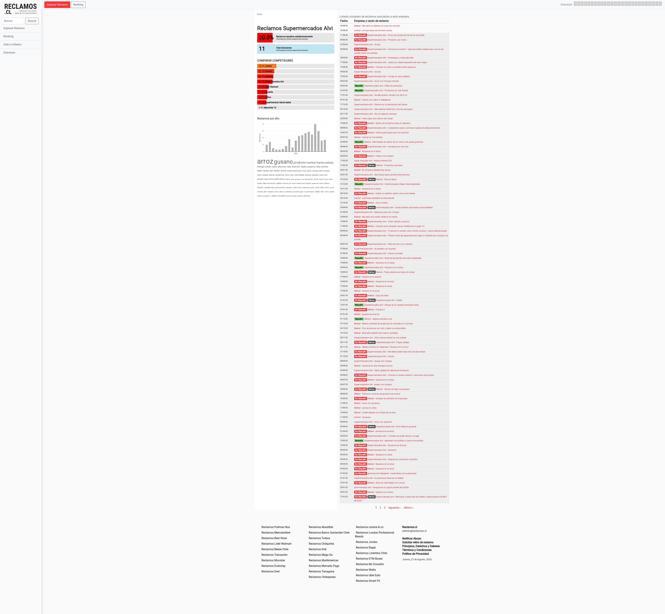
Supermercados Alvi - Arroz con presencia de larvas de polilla (396, 35)
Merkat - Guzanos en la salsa (381, 263)
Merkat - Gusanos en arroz (380, 286)
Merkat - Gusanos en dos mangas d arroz (373, 366)
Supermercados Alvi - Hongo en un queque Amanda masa (391, 305)
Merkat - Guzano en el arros (380, 492)
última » (409, 507)
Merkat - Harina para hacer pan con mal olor (388, 132)
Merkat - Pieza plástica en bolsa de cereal (395, 272)
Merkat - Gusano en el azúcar (367, 277)
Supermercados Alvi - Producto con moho (387, 40)
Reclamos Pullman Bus (275, 527)
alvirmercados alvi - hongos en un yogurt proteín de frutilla (381, 487)
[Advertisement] (20, 112)
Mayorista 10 (270, 107)
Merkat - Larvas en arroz (365, 408)
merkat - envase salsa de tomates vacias (373, 30)
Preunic (268, 71)
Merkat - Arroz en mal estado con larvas (386, 483)
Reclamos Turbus (319, 538)
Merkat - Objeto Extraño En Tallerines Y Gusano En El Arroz (381, 347)
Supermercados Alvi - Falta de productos (383, 86)
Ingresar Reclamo (14, 28)
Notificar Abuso (411, 538)
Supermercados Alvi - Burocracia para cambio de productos (382, 175)
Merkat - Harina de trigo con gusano (393, 389)
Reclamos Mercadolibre (275, 532)
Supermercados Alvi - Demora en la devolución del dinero (380, 104)
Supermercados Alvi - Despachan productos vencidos (392, 459)
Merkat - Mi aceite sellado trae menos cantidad (376, 333)
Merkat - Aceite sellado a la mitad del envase (375, 412)
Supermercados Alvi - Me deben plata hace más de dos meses (396, 352)
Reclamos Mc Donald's (370, 564)
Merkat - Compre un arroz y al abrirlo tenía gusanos (392, 67)
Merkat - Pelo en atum (386, 179)
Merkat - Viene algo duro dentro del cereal (373, 118)
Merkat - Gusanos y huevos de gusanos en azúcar (377, 394)
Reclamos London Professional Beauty (374, 534)
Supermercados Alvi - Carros (381, 356)
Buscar (32, 21)
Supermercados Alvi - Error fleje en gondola (396, 426)
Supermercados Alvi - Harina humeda (385, 253)
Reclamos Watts (366, 569)
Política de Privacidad (415, 553)
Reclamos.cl (409, 527)
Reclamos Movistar (273, 560)
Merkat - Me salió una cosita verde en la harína (375, 217)
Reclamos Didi (317, 549)
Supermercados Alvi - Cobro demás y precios (388, 221)
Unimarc (269, 76)
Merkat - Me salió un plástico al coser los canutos (377, 26)
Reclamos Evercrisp (273, 566)
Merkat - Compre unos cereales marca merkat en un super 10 (396, 226)
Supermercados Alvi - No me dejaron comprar (375, 114)
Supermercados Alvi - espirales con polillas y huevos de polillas (393, 440)
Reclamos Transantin (274, 554)
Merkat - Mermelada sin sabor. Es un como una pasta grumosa (393, 142)
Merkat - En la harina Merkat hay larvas (372, 170)
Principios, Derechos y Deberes (421, 546)
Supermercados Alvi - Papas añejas (392, 342)
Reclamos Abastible (321, 527)
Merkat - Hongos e (376, 309)
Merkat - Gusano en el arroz (367, 291)
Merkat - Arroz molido (378, 203)
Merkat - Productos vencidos (389, 165)
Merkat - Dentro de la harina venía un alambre (389, 123)
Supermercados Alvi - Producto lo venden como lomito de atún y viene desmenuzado (407, 231)
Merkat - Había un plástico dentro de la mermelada (391, 193)
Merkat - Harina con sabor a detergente (372, 100)
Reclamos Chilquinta (321, 543)
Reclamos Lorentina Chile (371, 553)
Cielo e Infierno (12, 44)
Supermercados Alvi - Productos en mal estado (386, 90)
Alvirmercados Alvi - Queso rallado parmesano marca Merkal (404, 207)
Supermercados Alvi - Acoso (367, 44)
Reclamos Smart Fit (368, 580)
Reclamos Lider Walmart (276, 543)
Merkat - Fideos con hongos (380, 156)
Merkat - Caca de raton (378, 295)
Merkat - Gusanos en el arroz (367, 151)
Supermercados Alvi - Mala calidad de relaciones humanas (381, 370)
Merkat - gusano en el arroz (366, 314)
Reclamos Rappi (366, 547)
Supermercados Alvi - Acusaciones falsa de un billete (378, 478)
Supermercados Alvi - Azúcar (367, 72)
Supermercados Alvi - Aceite (389, 300)
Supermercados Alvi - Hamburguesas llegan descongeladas (392, 184)
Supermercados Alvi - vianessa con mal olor (388, 146)
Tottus (268, 97)
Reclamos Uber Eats (368, 575)
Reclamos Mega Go (321, 554)
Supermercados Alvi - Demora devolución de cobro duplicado (392, 258)
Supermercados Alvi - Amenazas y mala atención (391, 58)
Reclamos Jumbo (366, 542)
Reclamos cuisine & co (369, 527)
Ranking (8, 36)
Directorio (9, 52)
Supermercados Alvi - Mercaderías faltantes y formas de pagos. (383, 109)
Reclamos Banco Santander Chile (329, 532)
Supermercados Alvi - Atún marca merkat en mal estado (380, 337)
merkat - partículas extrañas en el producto (374, 198)
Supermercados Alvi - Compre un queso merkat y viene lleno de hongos (401, 375)
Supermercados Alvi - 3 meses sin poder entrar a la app (393, 436)
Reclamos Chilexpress (322, 577)
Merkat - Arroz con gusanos (367, 403)
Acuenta (269, 92)
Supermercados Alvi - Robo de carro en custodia (390, 244)
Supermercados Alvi (274, 81)
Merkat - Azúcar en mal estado (368, 137)
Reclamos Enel (270, 571)
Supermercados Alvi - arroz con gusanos (373, 422)
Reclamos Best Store (274, 538)
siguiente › (394, 507)
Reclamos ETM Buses (369, 558)
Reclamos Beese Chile (274, 549)
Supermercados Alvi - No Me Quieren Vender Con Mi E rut (380, 95)
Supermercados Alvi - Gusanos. (382, 450)
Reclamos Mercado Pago (324, 566)
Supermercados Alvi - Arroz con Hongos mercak (376, 81)
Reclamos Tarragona (321, 571)
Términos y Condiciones (417, 550)
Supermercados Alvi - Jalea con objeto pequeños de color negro (397, 62)
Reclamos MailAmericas (323, 560)
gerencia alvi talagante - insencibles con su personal (392, 473)
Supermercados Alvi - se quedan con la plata (375, 249)
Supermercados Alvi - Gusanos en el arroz (383, 267)
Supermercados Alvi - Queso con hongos (373, 361)
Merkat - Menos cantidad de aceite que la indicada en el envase (383, 323)
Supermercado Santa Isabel (278, 102)
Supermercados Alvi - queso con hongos (373, 384)
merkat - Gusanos (362, 417)
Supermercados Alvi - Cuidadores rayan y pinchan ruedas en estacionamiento (404, 128)
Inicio (259, 14)
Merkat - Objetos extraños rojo (378, 319)
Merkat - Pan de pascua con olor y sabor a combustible (380, 328)
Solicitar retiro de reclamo (417, 542)
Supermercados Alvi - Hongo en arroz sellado (389, 76)
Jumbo (268, 66)
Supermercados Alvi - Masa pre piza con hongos (376, 212)
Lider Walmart (271, 87)
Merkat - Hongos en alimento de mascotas (387, 398)
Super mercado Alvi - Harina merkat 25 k (373, 160)
